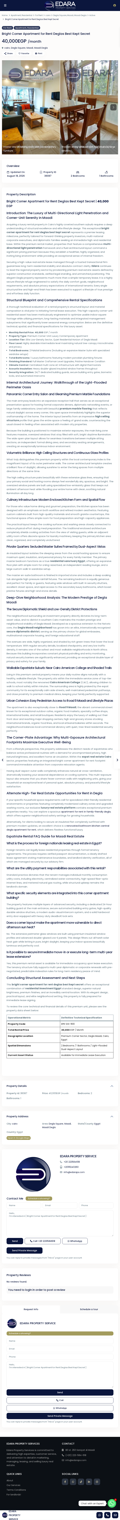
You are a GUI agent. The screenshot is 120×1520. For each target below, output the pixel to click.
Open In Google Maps (19, 1137)
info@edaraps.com (74, 1172)
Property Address (17, 1116)
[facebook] (65, 1482)
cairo (47, 15)
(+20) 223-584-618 (75, 1455)
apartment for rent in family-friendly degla (86, 811)
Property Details (17, 1086)
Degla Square (59, 15)
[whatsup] (73, 1482)
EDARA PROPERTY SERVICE (78, 1156)
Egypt (97, 1123)
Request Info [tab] (31, 1309)
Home (5, 15)
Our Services (13, 1485)
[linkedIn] (89, 1482)
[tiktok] (81, 1482)
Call (43, 1241)
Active (92, 15)
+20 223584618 (72, 1161)
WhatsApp (76, 1241)
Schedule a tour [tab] (89, 1309)
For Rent (39, 15)
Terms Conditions (16, 1489)
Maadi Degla (80, 15)
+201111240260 (71, 1167)
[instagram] (97, 1482)
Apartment (16, 15)
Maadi (70, 15)
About (10, 1480)
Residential (27, 15)
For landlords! (14, 1494)
